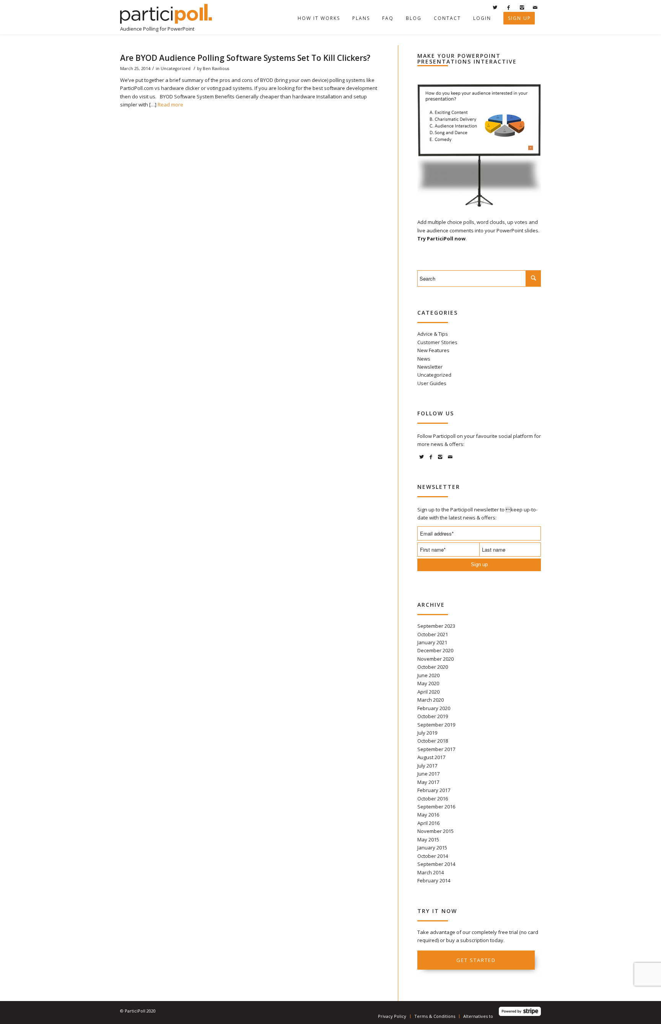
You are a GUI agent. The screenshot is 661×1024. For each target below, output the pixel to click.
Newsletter (430, 366)
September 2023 (436, 625)
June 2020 (428, 675)
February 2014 (433, 880)
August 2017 (431, 757)
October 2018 (432, 740)
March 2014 (430, 872)
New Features (433, 350)
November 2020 (435, 658)
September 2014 (436, 864)
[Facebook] (508, 7)
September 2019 (436, 724)
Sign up (479, 564)
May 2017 (428, 782)
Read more (170, 104)
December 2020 (435, 650)
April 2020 (428, 691)
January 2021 (432, 642)
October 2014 (432, 856)
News (423, 358)
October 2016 (432, 798)
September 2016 (436, 806)
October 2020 (432, 666)
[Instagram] (521, 7)
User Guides (431, 383)
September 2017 (436, 749)
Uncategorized (175, 68)
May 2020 (428, 683)
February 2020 (433, 708)
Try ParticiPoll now (441, 238)
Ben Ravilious (216, 68)
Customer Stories (437, 342)
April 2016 (428, 823)
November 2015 (435, 831)
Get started (476, 960)
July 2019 (427, 732)
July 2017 (427, 765)
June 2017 (428, 773)
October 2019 (432, 716)
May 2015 (428, 839)
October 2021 (432, 634)
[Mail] (535, 7)
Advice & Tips (432, 333)
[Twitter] (495, 7)
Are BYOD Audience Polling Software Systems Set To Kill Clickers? (245, 57)
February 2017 (433, 790)
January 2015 (432, 847)
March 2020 (430, 699)
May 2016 (428, 814)
